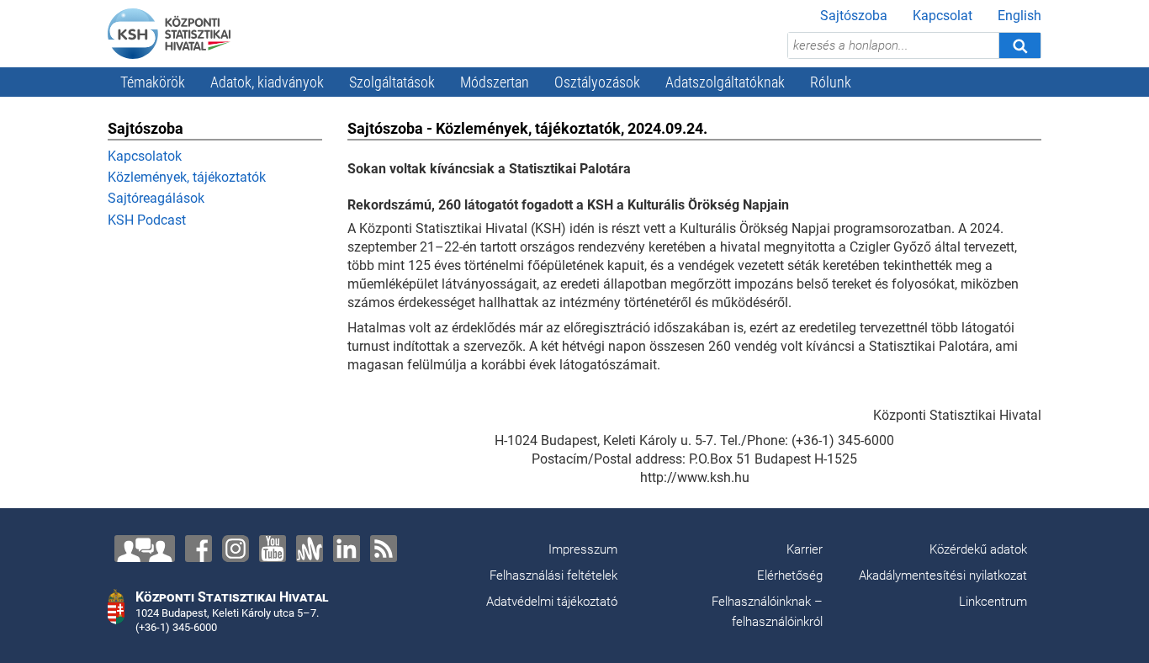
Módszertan (494, 82)
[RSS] (383, 548)
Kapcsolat (942, 16)
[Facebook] (198, 548)
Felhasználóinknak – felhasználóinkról (767, 611)
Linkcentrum (993, 601)
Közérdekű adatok (978, 549)
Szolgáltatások (392, 82)
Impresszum (582, 549)
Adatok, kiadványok (267, 82)
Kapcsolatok (145, 156)
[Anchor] (309, 548)
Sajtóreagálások (156, 198)
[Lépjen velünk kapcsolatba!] (144, 548)
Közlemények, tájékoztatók (187, 177)
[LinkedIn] (346, 548)
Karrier (804, 549)
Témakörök (152, 82)
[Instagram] (235, 548)
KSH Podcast (147, 220)
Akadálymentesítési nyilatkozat (943, 575)
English (1019, 16)
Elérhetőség (790, 575)
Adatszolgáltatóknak (725, 82)
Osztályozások (597, 82)
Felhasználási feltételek (553, 575)
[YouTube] (272, 548)
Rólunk (830, 82)
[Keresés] (1019, 45)
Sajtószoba (853, 16)
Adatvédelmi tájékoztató (551, 601)
